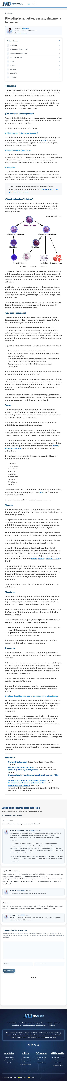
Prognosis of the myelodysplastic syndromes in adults (26, 783)
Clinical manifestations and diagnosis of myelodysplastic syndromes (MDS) (33, 775)
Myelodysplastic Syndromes (17, 762)
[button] (33, 41)
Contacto (9, 1062)
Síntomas (12, 65)
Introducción (13, 45)
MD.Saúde (6, 13)
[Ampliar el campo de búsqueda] (34, 4)
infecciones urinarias (52, 558)
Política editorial (25, 1057)
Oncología (10, 13)
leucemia (56, 446)
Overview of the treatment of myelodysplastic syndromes (27, 780)
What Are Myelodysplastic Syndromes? (21, 767)
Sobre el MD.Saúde (9, 1057)
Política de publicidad (41, 1057)
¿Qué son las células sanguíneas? (19, 49)
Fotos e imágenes (58, 1062)
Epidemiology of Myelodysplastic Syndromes (23, 770)
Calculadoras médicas (58, 1065)
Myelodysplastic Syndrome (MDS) (19, 785)
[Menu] (28, 4)
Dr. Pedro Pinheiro (24, 28)
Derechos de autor (42, 1062)
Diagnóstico (13, 69)
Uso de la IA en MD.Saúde (25, 1064)
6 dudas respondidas (21, 33)
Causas (12, 61)
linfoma (7, 448)
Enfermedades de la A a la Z (57, 1057)
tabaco (41, 492)
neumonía (41, 558)
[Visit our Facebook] (28, 1045)
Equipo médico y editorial (9, 1060)
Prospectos (57, 1060)
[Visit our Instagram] (32, 1045)
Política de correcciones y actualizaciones (25, 1060)
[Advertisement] (33, 990)
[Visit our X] (35, 1045)
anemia (43, 140)
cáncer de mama (16, 448)
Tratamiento (13, 73)
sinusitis (34, 558)
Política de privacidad (41, 1060)
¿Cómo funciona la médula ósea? (19, 53)
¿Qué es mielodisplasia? (16, 57)
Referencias (13, 77)
